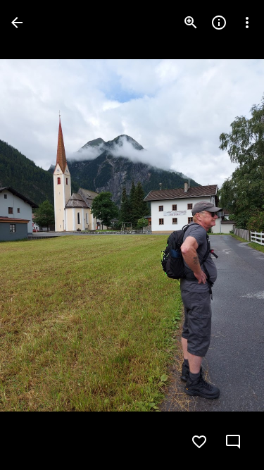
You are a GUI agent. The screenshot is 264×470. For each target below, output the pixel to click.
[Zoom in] (191, 22)
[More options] (247, 22)
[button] (39, 235)
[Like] (199, 441)
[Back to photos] (17, 22)
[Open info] (219, 22)
